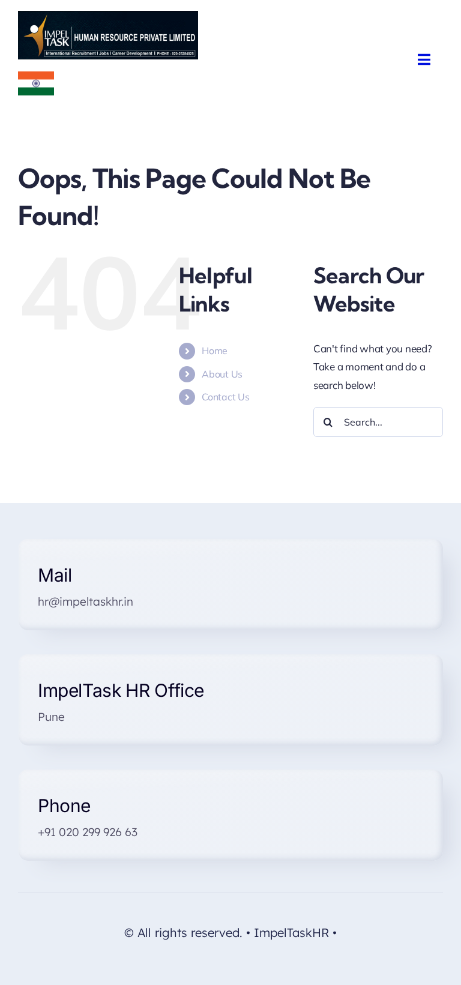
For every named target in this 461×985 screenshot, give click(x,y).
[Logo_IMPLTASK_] (108, 16)
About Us (222, 374)
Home (214, 351)
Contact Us (225, 397)
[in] (36, 76)
